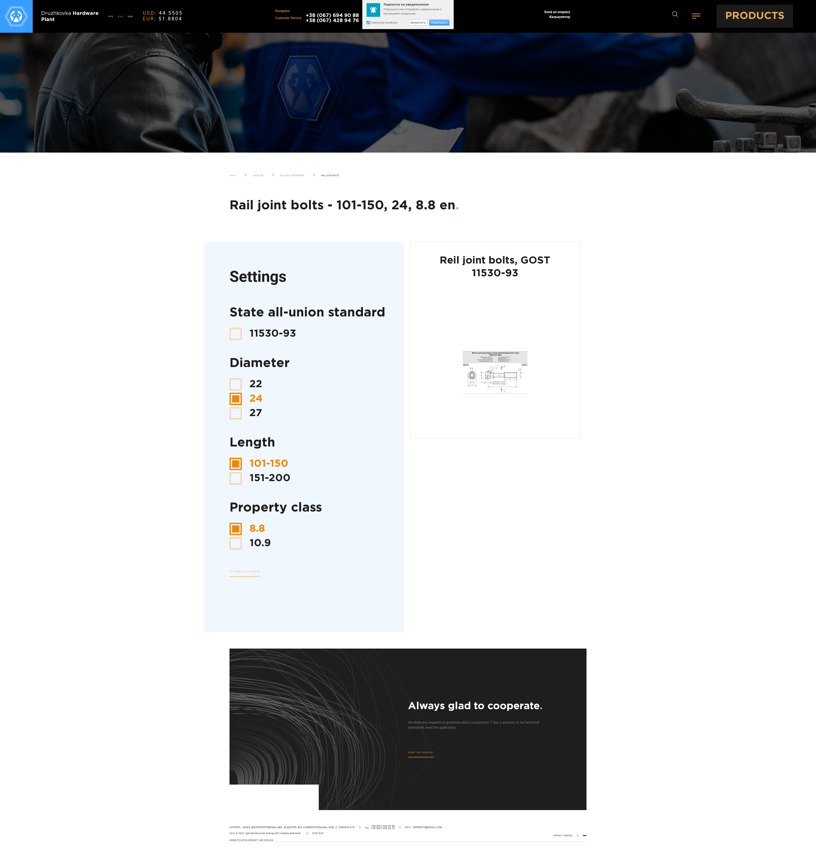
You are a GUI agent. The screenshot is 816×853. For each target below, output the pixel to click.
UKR (130, 16)
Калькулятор (559, 17)
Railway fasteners (292, 175)
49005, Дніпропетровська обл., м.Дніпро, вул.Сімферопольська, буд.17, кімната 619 (299, 827)
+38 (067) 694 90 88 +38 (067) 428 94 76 (332, 18)
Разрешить (439, 22)
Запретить (418, 22)
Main (233, 175)
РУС (111, 16)
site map (318, 833)
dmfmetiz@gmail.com (427, 827)
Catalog (258, 175)
